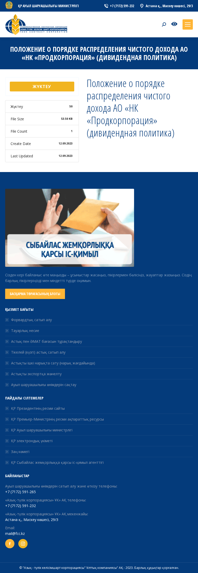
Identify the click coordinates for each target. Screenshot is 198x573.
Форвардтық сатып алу (31, 319)
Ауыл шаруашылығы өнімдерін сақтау (43, 384)
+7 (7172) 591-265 (20, 491)
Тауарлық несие (25, 330)
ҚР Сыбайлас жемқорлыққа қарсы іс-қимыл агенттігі (57, 462)
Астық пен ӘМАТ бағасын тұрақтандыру (46, 341)
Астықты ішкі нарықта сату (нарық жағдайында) (53, 363)
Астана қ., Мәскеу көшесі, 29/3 (31, 519)
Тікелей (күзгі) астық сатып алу (38, 352)
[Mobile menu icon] (188, 24)
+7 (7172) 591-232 (20, 505)
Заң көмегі (20, 451)
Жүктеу (42, 86)
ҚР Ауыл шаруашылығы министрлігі (41, 429)
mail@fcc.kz (15, 533)
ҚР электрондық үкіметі (32, 440)
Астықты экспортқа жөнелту (36, 373)
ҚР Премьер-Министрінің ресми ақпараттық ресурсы (57, 419)
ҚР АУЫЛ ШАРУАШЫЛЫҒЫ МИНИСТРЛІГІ (48, 5)
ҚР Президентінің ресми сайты (38, 408)
